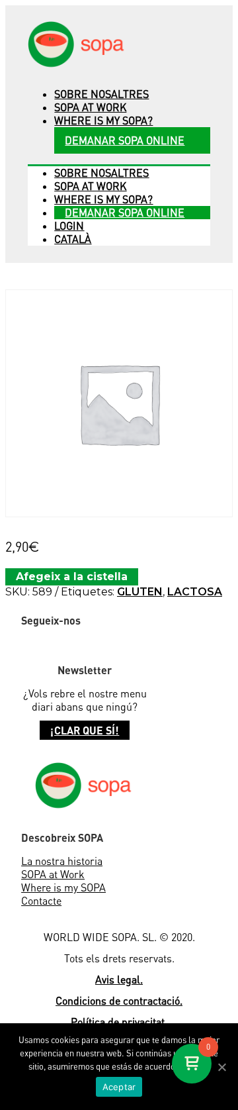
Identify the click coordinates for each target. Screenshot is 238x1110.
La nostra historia (61, 861)
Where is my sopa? (103, 120)
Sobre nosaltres (101, 94)
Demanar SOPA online (124, 140)
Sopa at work (90, 107)
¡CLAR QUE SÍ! (84, 730)
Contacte (41, 900)
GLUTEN (140, 591)
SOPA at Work (53, 874)
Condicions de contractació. (119, 1000)
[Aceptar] (221, 1067)
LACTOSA (194, 591)
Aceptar (119, 1087)
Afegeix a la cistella (72, 576)
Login (69, 225)
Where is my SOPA (63, 887)
